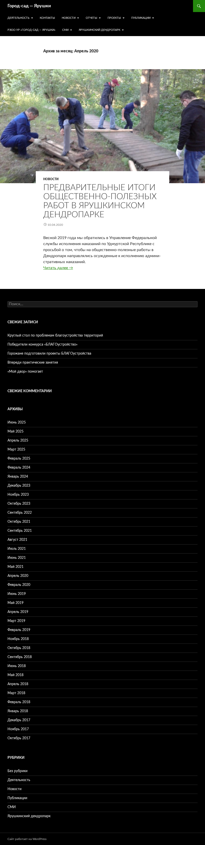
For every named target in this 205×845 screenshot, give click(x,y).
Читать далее (58, 268)
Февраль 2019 (19, 630)
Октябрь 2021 (19, 521)
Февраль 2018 (19, 702)
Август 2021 (17, 540)
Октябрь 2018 (19, 648)
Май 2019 (16, 603)
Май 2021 (16, 567)
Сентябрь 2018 (20, 657)
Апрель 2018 (18, 684)
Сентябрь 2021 (20, 531)
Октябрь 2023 (19, 503)
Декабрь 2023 (19, 485)
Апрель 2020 (18, 576)
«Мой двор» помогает (25, 371)
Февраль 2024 (19, 467)
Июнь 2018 (17, 666)
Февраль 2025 (19, 458)
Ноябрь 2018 (18, 639)
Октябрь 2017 (19, 738)
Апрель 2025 (18, 440)
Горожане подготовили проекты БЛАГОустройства (49, 353)
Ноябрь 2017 (18, 729)
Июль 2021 (17, 549)
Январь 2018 (18, 711)
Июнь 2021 (17, 558)
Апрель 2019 (18, 612)
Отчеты (91, 18)
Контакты (47, 18)
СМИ (65, 30)
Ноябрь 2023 (18, 494)
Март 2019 (16, 621)
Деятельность (19, 18)
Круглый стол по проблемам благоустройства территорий (55, 335)
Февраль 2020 (19, 585)
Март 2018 (16, 693)
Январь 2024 (18, 476)
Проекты (114, 18)
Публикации (140, 18)
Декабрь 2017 (19, 720)
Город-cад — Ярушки (29, 6)
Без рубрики (18, 771)
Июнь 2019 (17, 594)
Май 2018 (16, 675)
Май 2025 (16, 431)
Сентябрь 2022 (20, 512)
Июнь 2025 (17, 422)
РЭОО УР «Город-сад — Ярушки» (32, 30)
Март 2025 (16, 449)
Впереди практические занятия (33, 362)
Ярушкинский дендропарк (99, 30)
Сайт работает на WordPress (27, 838)
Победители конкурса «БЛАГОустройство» (43, 344)
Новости (69, 18)
